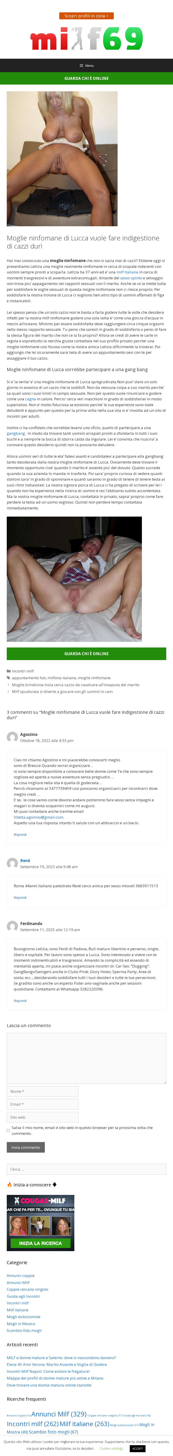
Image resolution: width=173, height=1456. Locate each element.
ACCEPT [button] (137, 1449)
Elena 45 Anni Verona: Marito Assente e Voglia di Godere (57, 1364)
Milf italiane (17, 1310)
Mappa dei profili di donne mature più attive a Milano (55, 1378)
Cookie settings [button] (111, 1448)
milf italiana (127, 272)
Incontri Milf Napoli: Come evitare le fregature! (48, 1371)
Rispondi (20, 834)
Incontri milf (23, 671)
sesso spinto (131, 277)
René (25, 860)
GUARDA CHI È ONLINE (86, 78)
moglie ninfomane (94, 677)
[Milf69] (86, 37)
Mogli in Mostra (21, 1323)
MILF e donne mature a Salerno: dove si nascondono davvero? (61, 1357)
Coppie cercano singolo (27, 1289)
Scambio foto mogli (24, 1330)
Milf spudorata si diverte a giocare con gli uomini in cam (62, 691)
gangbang (16, 433)
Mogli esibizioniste (23, 1316)
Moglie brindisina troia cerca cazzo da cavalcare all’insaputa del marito (75, 684)
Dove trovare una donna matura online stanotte (49, 1385)
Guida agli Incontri (23, 1296)
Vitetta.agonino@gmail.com (38, 817)
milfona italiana (62, 677)
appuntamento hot (29, 677)
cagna (31, 398)
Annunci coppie (20, 1275)
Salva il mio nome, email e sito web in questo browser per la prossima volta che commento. (82, 1130)
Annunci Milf (18, 1282)
